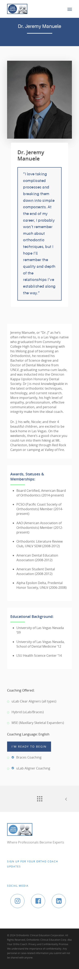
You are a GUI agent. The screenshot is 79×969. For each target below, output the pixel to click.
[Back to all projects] (39, 798)
